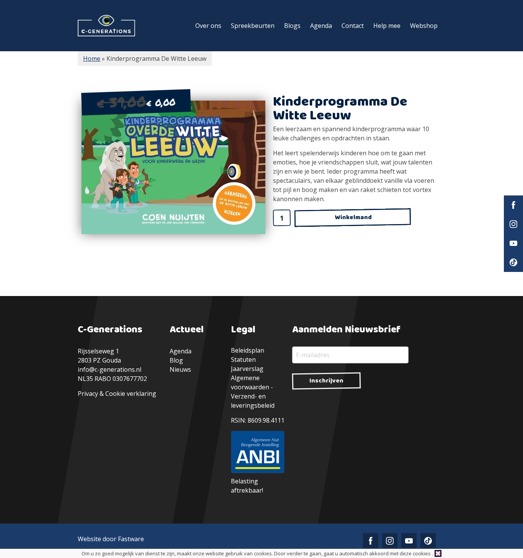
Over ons (208, 25)
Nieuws (180, 369)
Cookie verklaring (130, 393)
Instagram (513, 224)
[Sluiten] (438, 553)
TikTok (513, 262)
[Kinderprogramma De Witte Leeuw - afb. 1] (173, 167)
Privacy (88, 393)
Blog (176, 360)
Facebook (513, 205)
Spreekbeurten (253, 25)
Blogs (292, 25)
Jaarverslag (247, 368)
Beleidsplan (247, 350)
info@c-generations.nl (109, 369)
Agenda (321, 25)
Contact (353, 25)
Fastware (131, 539)
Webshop (424, 25)
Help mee (386, 25)
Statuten (243, 359)
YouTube (513, 243)
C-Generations (106, 25)
